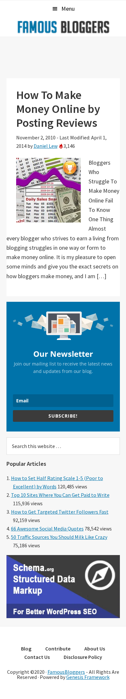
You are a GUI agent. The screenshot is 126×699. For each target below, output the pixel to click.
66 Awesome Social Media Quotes (47, 528)
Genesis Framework (88, 677)
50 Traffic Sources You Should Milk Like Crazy (59, 537)
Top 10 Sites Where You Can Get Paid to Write (60, 495)
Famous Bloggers (63, 27)
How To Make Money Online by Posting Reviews (58, 109)
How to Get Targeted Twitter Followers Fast (60, 511)
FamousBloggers (66, 672)
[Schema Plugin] (63, 616)
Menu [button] (68, 8)
